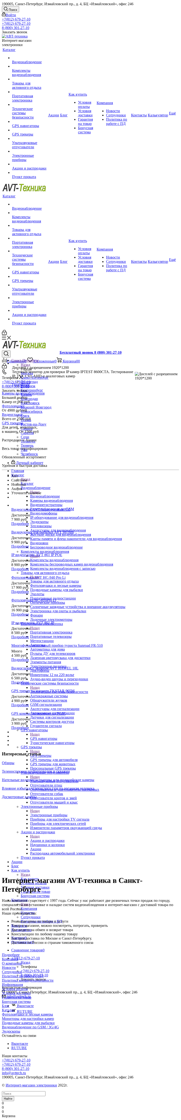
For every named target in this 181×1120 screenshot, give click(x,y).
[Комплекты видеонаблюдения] (29, 66)
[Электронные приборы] (29, 151)
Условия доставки (16, 993)
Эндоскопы (11, 1031)
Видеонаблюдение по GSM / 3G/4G (30, 1027)
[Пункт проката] (29, 172)
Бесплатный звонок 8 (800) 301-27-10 (91, 352)
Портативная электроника (51, 632)
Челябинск (29, 454)
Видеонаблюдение (45, 496)
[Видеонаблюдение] (29, 58)
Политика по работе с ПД (22, 976)
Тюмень (27, 445)
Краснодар (29, 399)
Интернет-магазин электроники (31, 1085)
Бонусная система (16, 1002)
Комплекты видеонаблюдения (54, 560)
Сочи (25, 437)
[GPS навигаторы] (29, 121)
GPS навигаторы (43, 739)
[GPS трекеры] (29, 130)
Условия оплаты (15, 989)
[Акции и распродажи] (29, 164)
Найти (8, 1098)
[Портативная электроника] (29, 92)
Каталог (27, 483)
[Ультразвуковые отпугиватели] (29, 138)
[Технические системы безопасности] (29, 104)
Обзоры (8, 763)
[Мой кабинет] (4, 334)
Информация (12, 985)
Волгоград (29, 382)
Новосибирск (31, 411)
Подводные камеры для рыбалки (28, 1023)
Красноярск (30, 403)
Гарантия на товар (16, 997)
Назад (25, 365)
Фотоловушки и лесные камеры (27, 1014)
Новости (9, 968)
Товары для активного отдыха (54, 581)
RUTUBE (24, 1011)
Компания (29, 909)
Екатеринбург (32, 390)
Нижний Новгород (36, 407)
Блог (5, 1006)
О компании (12, 963)
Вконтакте (25, 1006)
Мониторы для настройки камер (28, 1019)
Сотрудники (12, 972)
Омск (25, 416)
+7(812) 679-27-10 (16, 19)
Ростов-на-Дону (33, 424)
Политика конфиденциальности (27, 980)
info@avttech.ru (14, 1073)
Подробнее (21, 385)
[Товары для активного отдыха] (29, 79)
